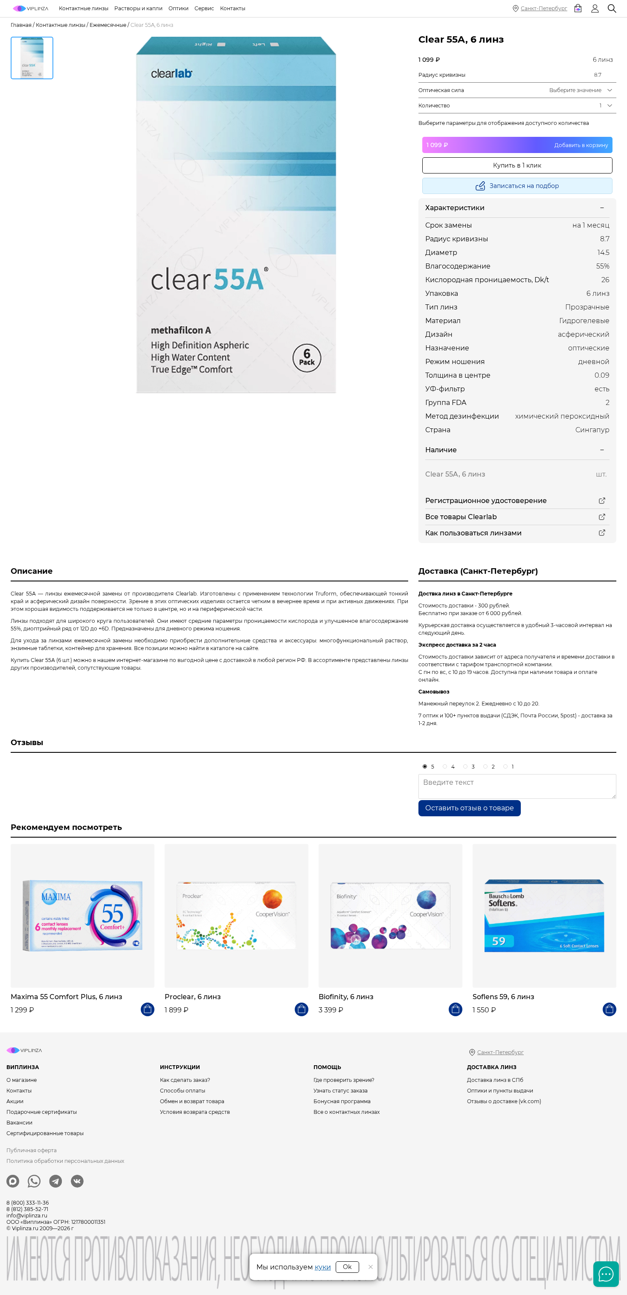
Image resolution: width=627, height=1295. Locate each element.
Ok (347, 1267)
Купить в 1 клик (517, 165)
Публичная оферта (31, 1150)
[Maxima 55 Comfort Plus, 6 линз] (82, 916)
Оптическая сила (441, 90)
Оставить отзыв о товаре (469, 808)
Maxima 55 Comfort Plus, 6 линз (66, 997)
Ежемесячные (108, 25)
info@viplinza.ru (26, 1215)
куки (323, 1267)
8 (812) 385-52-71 (27, 1209)
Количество (434, 105)
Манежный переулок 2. (449, 703)
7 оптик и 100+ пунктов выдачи (459, 715)
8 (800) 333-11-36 (27, 1203)
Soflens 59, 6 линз (503, 997)
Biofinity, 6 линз (346, 997)
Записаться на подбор (524, 186)
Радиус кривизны (441, 75)
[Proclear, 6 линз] (236, 916)
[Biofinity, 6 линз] (390, 916)
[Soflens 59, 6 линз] (544, 916)
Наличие (441, 450)
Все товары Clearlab (461, 517)
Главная (21, 25)
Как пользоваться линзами (473, 533)
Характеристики (455, 208)
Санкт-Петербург (544, 8)
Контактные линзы (60, 25)
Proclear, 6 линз (193, 997)
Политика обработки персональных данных (65, 1161)
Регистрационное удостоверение (486, 501)
